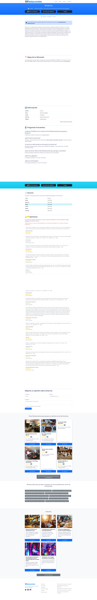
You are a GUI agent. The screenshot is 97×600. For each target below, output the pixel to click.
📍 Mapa (65, 11)
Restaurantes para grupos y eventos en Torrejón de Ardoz (57, 493)
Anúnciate (43, 584)
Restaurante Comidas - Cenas (47, 449)
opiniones (60, 29)
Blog (60, 1)
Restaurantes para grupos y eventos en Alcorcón (35, 501)
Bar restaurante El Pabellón (46, 434)
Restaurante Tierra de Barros (31, 434)
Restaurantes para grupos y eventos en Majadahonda (60, 495)
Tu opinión (27, 399)
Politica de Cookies (44, 588)
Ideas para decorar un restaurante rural (31, 530)
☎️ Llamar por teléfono (48, 11)
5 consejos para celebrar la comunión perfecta (48, 530)
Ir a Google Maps (66, 61)
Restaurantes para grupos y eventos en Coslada (35, 493)
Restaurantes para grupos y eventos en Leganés (58, 498)
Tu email (51, 394)
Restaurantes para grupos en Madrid (64, 584)
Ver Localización (66, 8)
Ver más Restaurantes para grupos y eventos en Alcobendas (48, 476)
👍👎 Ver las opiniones (32, 11)
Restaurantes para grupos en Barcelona (62, 586)
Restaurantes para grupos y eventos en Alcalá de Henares (37, 498)
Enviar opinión (28, 408)
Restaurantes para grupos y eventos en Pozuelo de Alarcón (37, 495)
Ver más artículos (48, 575)
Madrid (44, 16)
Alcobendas (49, 16)
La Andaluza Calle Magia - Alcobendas (32, 461)
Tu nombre (27, 394)
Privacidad (43, 587)
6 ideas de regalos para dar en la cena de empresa (64, 530)
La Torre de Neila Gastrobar (62, 422)
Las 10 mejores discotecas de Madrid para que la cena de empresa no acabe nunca (32, 558)
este (30, 141)
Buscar (56, 1)
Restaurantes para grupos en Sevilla (64, 590)
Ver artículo (32, 540)
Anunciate (69, 1)
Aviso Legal (43, 585)
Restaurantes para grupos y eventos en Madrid (62, 490)
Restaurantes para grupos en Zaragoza (62, 592)
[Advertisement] (48, 46)
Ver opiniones (32, 444)
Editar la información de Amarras (66, 121)
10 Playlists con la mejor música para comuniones (48, 557)
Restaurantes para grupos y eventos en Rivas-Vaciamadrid (57, 501)
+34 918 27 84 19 (43, 119)
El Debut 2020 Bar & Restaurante (63, 461)
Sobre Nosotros (44, 592)
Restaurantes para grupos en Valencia (64, 588)
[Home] (41, 16)
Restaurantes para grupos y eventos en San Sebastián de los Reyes (38, 490)
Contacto (64, 1)
